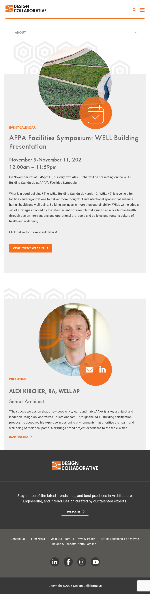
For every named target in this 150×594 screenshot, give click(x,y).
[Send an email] (89, 371)
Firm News (38, 539)
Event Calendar (22, 127)
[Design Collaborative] (25, 8)
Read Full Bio (19, 437)
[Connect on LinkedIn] (102, 371)
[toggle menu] (142, 10)
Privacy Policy (86, 539)
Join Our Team (60, 539)
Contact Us (18, 539)
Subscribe (74, 511)
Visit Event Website (29, 248)
